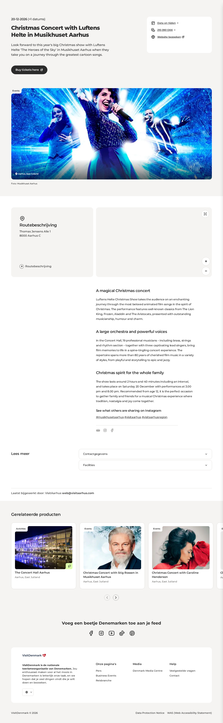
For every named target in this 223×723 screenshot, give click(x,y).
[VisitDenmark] (34, 655)
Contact (174, 675)
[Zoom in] (206, 261)
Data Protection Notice (150, 712)
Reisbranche (104, 680)
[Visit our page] (101, 633)
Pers (98, 670)
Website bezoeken (169, 37)
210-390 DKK (165, 30)
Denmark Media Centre (148, 670)
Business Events (106, 675)
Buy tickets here (27, 69)
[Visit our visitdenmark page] (112, 633)
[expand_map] (205, 214)
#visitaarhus (132, 417)
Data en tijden (166, 23)
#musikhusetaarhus (110, 417)
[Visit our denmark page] (91, 633)
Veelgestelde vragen (182, 670)
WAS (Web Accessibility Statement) (189, 712)
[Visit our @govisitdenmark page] (122, 633)
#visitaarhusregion (154, 417)
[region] (154, 242)
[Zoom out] (206, 271)
